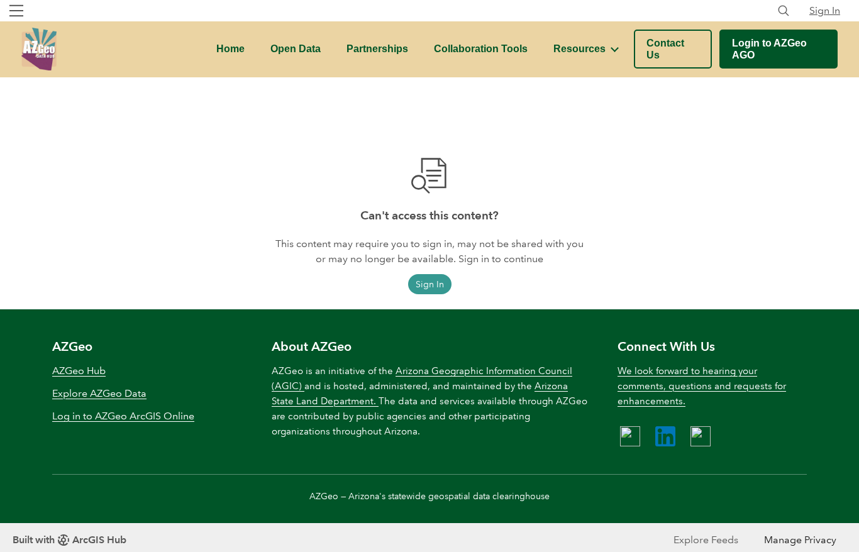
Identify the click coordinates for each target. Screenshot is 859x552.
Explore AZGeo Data (99, 393)
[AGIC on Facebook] (630, 436)
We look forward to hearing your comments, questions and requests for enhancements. (702, 386)
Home (230, 48)
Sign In (824, 10)
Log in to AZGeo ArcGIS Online (123, 416)
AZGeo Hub (79, 371)
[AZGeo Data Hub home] (39, 49)
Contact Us (665, 49)
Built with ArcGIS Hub (69, 540)
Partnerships (377, 48)
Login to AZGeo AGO (769, 49)
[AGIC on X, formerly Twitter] (700, 436)
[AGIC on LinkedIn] (665, 436)
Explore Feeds (705, 540)
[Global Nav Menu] (16, 10)
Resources (579, 48)
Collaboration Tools (481, 48)
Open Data (295, 48)
